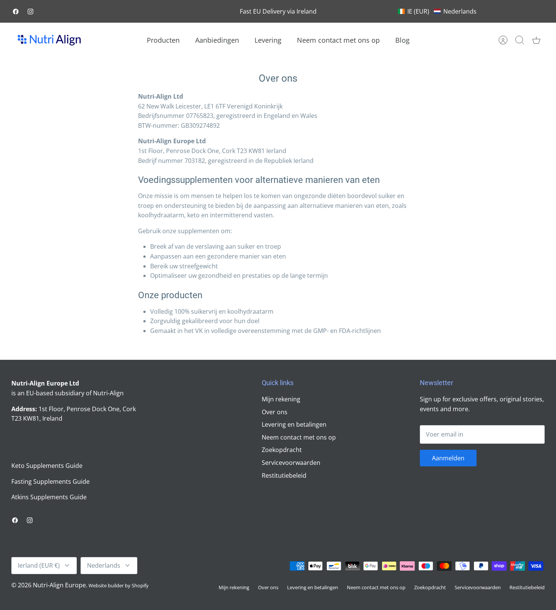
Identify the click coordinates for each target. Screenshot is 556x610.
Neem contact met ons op (338, 40)
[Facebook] (15, 12)
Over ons (274, 412)
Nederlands (103, 565)
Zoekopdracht (282, 450)
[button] (437, 11)
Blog (402, 40)
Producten (163, 40)
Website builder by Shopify (119, 585)
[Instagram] (30, 12)
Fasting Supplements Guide (50, 481)
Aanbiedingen (217, 40)
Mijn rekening (281, 399)
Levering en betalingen (294, 424)
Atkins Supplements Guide (49, 497)
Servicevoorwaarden (291, 462)
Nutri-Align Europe (59, 585)
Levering (268, 40)
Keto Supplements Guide (46, 465)
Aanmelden (448, 458)
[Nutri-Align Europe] (49, 40)
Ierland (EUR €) (39, 565)
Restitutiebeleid (284, 475)
